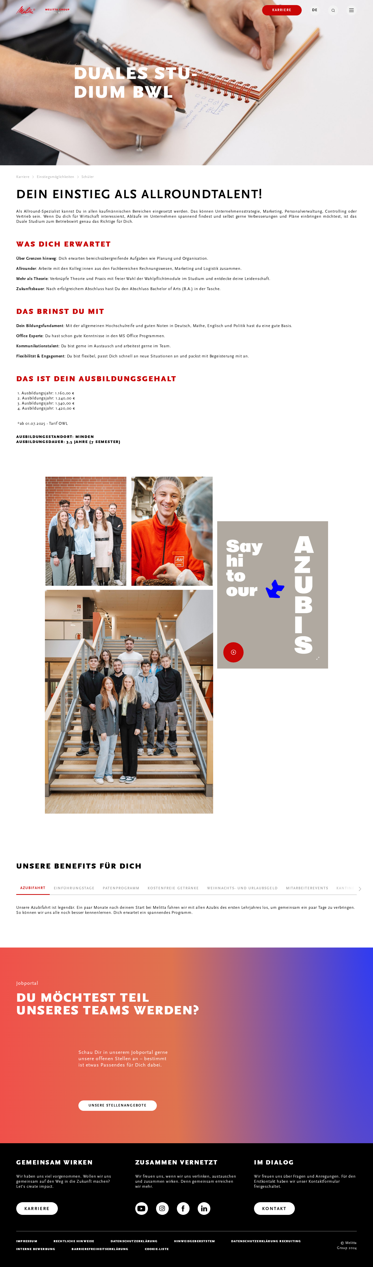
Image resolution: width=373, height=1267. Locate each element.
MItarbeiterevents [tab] (307, 888)
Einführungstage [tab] (74, 888)
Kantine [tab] (345, 888)
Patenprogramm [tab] (121, 888)
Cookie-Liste (157, 1249)
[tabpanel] (186, 905)
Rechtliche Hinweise (74, 1241)
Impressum (26, 1241)
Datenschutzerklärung (134, 1241)
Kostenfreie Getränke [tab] (173, 888)
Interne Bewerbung (35, 1249)
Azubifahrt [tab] (33, 888)
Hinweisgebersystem (194, 1241)
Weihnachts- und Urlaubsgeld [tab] (242, 888)
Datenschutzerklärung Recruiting (266, 1241)
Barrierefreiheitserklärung (100, 1249)
